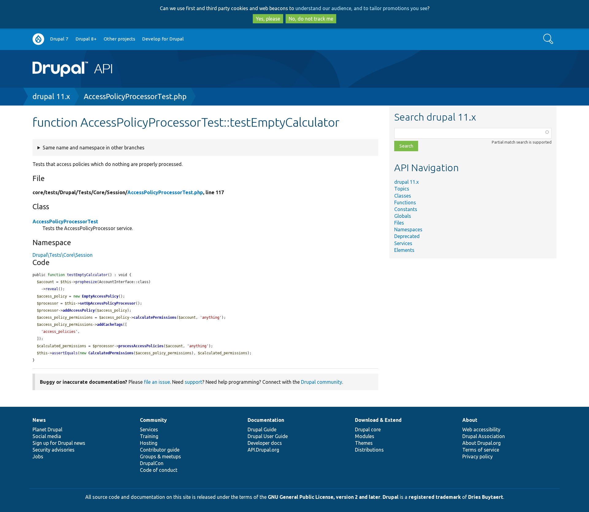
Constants (405, 209)
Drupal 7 (59, 38)
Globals (402, 216)
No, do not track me (311, 18)
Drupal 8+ (86, 38)
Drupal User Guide (268, 436)
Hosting (148, 443)
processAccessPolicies (141, 346)
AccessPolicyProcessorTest (65, 221)
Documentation (266, 420)
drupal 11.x (51, 96)
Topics (401, 188)
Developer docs (265, 443)
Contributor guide (159, 449)
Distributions (369, 449)
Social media (47, 436)
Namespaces (408, 229)
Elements (404, 250)
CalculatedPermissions (110, 353)
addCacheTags (110, 324)
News (39, 420)
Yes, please (268, 18)
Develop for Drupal (163, 38)
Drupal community (321, 382)
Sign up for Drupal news (59, 443)
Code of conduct (158, 470)
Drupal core (368, 429)
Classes (402, 195)
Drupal (390, 497)
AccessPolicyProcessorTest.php (135, 96)
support (193, 382)
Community (153, 420)
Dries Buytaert (485, 497)
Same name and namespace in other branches (93, 147)
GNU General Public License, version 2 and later (324, 497)
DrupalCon (152, 463)
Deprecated (407, 236)
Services (403, 243)
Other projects (119, 38)
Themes (364, 443)
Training (149, 436)
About (469, 420)
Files (399, 222)
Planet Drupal (47, 429)
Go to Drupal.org (38, 39)
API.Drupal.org (263, 449)
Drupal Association (483, 436)
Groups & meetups (160, 456)
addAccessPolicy (79, 310)
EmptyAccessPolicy (100, 296)
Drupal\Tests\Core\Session (63, 255)
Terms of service (480, 449)
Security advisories (54, 449)
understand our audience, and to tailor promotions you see (361, 8)
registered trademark (435, 497)
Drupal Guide (262, 429)
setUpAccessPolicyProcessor (108, 303)
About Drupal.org (481, 443)
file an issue (157, 382)
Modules (364, 436)
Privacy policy (477, 456)
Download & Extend (378, 420)
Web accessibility (481, 429)
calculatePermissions (154, 317)
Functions (405, 202)
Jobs (38, 456)
